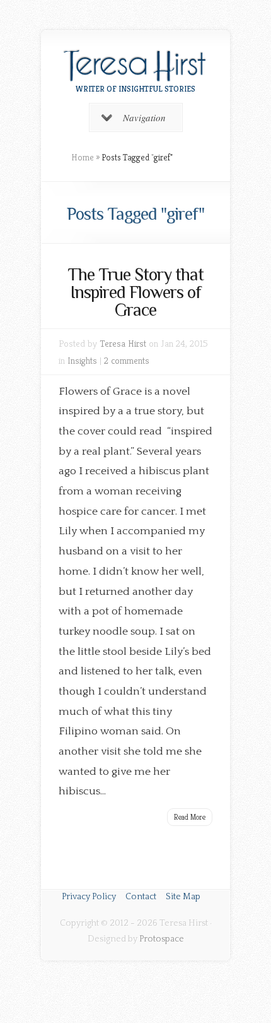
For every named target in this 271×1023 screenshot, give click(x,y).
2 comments (126, 360)
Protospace (161, 939)
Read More (189, 817)
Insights (82, 360)
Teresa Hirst (123, 343)
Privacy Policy (89, 897)
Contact (140, 897)
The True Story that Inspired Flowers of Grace (135, 292)
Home (82, 157)
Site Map (183, 897)
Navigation (144, 117)
